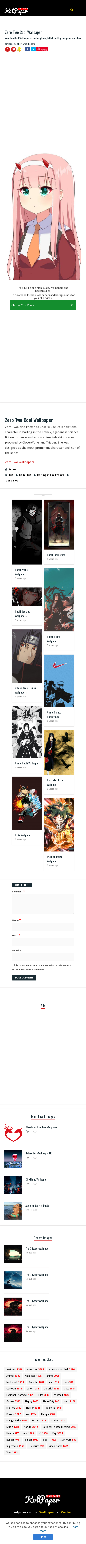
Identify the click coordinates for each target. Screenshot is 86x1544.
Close (43, 1536)
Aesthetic (14, 1369)
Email (16, 935)
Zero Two (12, 480)
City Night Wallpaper (36, 1179)
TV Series (36, 1446)
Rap (57, 1433)
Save (44, 49)
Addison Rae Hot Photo (37, 1205)
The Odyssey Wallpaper (37, 1248)
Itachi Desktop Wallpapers (22, 613)
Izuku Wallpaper (23, 835)
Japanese (53, 1407)
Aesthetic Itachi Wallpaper (55, 782)
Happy (31, 1401)
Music (12, 1427)
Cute (69, 1388)
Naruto (31, 1427)
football (61, 1395)
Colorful (51, 1388)
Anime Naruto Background (54, 714)
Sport (49, 1439)
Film (43, 1395)
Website (16, 950)
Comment (18, 891)
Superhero (15, 1446)
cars (68, 1382)
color (33, 1388)
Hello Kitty (51, 1401)
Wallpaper (46, 1512)
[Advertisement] (43, 100)
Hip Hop (13, 1407)
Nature (12, 1433)
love (31, 1414)
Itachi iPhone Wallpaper (53, 638)
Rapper (13, 1439)
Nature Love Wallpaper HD (38, 1153)
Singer (31, 1439)
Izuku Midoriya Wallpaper (54, 858)
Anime (12, 469)
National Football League (59, 1427)
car (54, 1382)
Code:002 (25, 474)
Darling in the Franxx (50, 474)
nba (28, 1433)
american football (62, 1369)
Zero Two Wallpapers (19, 462)
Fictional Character (20, 1395)
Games (13, 1401)
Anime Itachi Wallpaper (27, 763)
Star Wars (68, 1439)
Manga (48, 1414)
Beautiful (36, 1382)
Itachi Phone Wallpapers (21, 572)
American (35, 1369)
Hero (69, 1401)
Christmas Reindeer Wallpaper (41, 1127)
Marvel (39, 1420)
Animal (13, 1375)
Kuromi (13, 1414)
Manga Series (16, 1420)
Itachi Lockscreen (56, 555)
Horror (33, 1407)
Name (16, 920)
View (12, 1452)
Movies (58, 1420)
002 (10, 474)
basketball (15, 1382)
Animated (33, 1375)
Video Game (58, 1446)
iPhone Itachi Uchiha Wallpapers (25, 690)
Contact (67, 1512)
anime (52, 1375)
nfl (43, 1433)
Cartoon (14, 1388)
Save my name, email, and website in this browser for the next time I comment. (42, 967)
